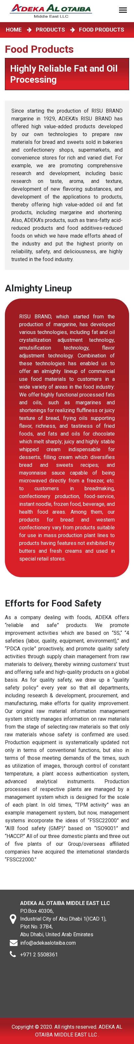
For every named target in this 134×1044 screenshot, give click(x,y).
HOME (15, 29)
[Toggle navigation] (124, 11)
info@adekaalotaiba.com (48, 943)
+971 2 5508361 (39, 955)
